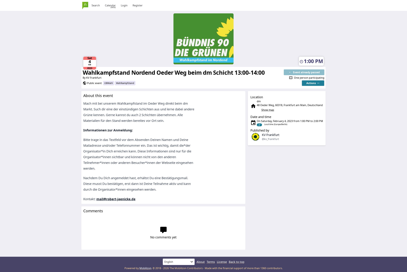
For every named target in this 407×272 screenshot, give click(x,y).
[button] (313, 83)
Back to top (236, 262)
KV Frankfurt (93, 77)
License (222, 262)
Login (124, 5)
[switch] (259, 124)
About (201, 262)
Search (96, 5)
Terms (211, 262)
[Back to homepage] (85, 5)
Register (138, 5)
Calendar (110, 5)
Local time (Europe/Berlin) (275, 124)
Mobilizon (145, 268)
